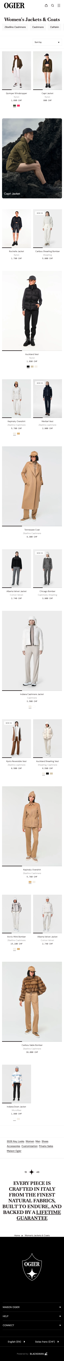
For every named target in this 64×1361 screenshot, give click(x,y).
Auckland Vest (32, 354)
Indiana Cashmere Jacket (32, 694)
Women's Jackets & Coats (37, 1235)
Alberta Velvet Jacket (16, 591)
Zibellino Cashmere (15, 27)
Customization (30, 1146)
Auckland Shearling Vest (47, 761)
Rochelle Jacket (16, 251)
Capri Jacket (47, 93)
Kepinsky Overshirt (16, 421)
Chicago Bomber (47, 591)
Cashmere (38, 27)
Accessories (13, 1146)
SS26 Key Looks (15, 1141)
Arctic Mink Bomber (16, 936)
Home (17, 1235)
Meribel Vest (47, 421)
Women (30, 1141)
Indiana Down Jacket (16, 1106)
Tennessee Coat (32, 529)
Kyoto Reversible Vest (16, 761)
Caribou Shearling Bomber (47, 251)
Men (37, 1141)
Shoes (45, 1141)
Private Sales (46, 1146)
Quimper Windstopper (16, 93)
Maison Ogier (14, 1150)
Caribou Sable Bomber (32, 1045)
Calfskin (54, 27)
